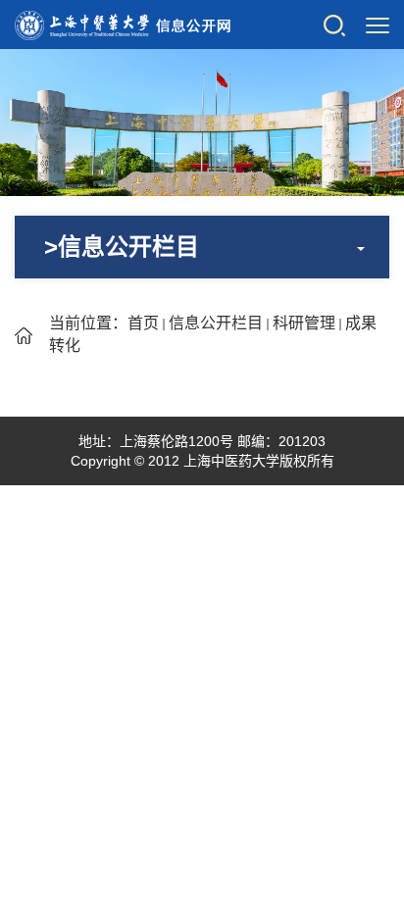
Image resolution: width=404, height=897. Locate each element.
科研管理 (304, 323)
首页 (143, 323)
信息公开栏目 (216, 323)
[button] (334, 24)
